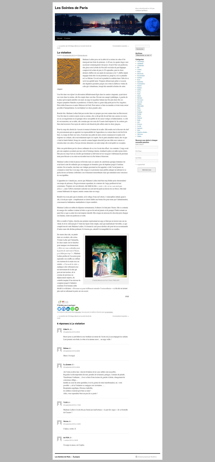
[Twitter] (59, 309)
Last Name (138, 158)
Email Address (139, 144)
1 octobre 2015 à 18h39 (70, 440)
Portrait (139, 114)
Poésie (139, 110)
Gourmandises (141, 84)
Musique (139, 98)
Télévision (140, 134)
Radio (138, 120)
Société (139, 126)
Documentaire (141, 75)
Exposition (140, 81)
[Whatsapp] (72, 309)
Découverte (140, 73)
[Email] (77, 309)
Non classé (140, 100)
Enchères (139, 77)
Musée (139, 96)
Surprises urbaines (142, 132)
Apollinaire (140, 63)
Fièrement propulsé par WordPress (147, 457)
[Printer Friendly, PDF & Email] (63, 302)
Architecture (140, 65)
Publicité (139, 118)
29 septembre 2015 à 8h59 (71, 351)
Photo (138, 108)
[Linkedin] (68, 309)
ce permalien (109, 312)
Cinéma (139, 69)
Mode (138, 94)
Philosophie (140, 106)
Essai (138, 79)
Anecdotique (140, 61)
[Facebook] (64, 309)
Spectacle (139, 128)
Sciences (139, 124)
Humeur (139, 88)
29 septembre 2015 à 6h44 (71, 332)
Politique (139, 112)
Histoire (139, 86)
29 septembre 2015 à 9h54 (71, 367)
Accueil (59, 38)
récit (138, 122)
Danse (139, 71)
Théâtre (139, 136)
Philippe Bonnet (82, 55)
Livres (139, 92)
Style (138, 130)
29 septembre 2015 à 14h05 (72, 424)
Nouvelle (78, 312)
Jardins (139, 90)
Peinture (139, 104)
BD (138, 67)
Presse (139, 116)
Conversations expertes (121, 46)
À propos (67, 38)
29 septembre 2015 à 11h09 (72, 405)
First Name (138, 151)
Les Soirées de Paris (71, 7)
